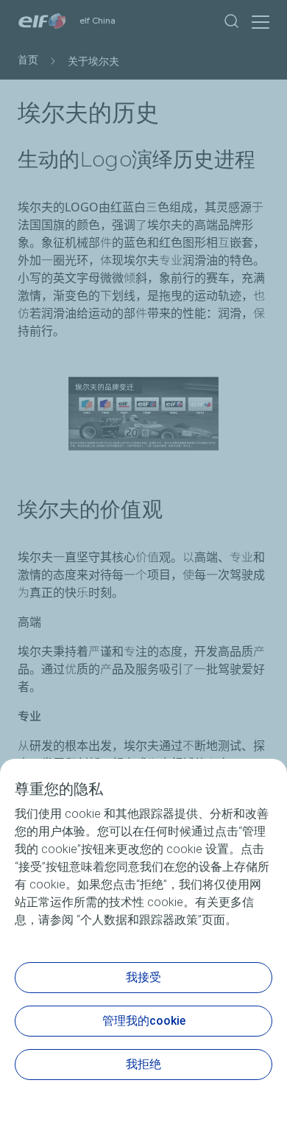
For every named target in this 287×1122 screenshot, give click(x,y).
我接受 (143, 977)
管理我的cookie (143, 1021)
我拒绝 (143, 1064)
